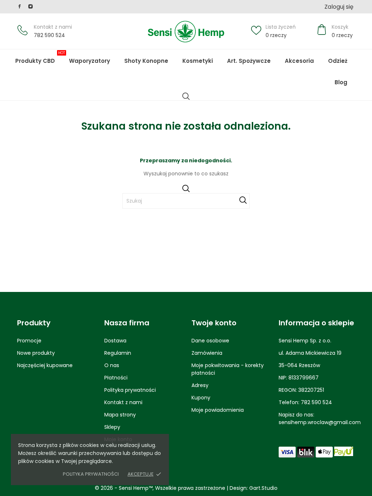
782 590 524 (49, 35)
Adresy (200, 385)
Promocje (29, 340)
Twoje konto (213, 323)
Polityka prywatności (91, 474)
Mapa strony (120, 414)
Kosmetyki (197, 61)
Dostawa (115, 340)
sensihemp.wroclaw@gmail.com (320, 422)
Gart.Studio (263, 488)
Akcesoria (299, 61)
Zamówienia (206, 353)
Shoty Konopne (151, 57)
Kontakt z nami (53, 27)
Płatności (116, 377)
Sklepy (112, 427)
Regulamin (117, 353)
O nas (111, 365)
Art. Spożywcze (249, 61)
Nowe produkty (36, 353)
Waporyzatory (89, 61)
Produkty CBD (40, 57)
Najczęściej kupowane (45, 365)
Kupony (200, 397)
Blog (346, 79)
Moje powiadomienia (217, 410)
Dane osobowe (210, 340)
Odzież (337, 61)
